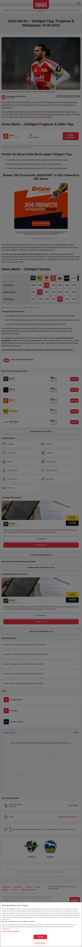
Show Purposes (40, 943)
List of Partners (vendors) (10, 931)
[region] (41, 924)
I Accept (40, 937)
